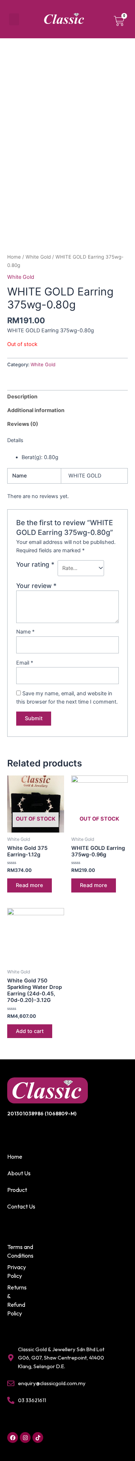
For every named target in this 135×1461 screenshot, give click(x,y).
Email (24, 663)
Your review (36, 585)
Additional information (35, 410)
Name (25, 631)
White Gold (38, 257)
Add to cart (30, 1031)
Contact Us (21, 1206)
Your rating (35, 564)
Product (17, 1189)
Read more (29, 885)
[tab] (67, 397)
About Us (19, 1173)
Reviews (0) (22, 424)
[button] (14, 19)
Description (22, 396)
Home (14, 257)
